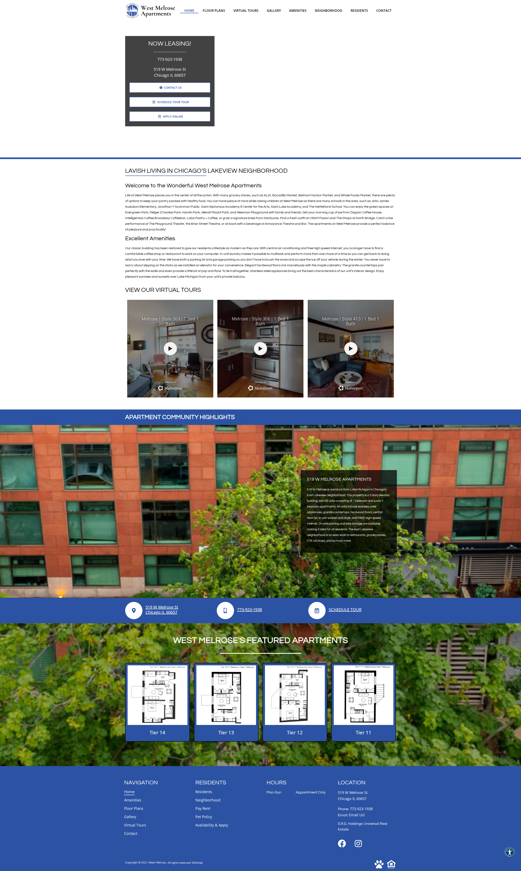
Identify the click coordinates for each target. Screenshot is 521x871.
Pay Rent (202, 808)
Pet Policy (203, 816)
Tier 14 (157, 732)
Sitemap (197, 862)
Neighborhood (328, 10)
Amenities (297, 10)
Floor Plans (214, 10)
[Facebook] (342, 843)
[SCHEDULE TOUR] (317, 610)
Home (189, 10)
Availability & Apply (211, 825)
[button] (509, 854)
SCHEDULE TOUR (345, 609)
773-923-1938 (169, 59)
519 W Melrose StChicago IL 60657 (162, 609)
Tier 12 (295, 732)
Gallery (274, 10)
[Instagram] (358, 843)
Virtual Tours (245, 10)
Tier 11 (363, 732)
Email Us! (357, 814)
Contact (384, 10)
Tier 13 (226, 732)
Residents (359, 10)
